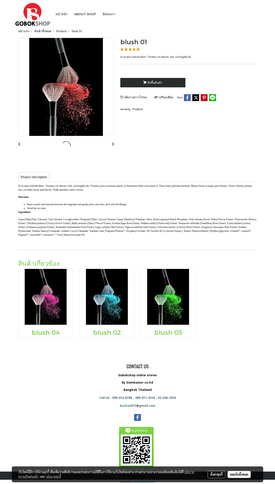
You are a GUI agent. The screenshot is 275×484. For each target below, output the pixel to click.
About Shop (85, 14)
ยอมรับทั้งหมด (239, 474)
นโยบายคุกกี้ (53, 476)
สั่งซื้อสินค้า (154, 82)
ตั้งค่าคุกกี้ (216, 474)
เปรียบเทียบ (165, 97)
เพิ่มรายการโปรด (135, 97)
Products (137, 109)
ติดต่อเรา (109, 14)
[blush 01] (66, 87)
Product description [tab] (34, 177)
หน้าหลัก (61, 14)
